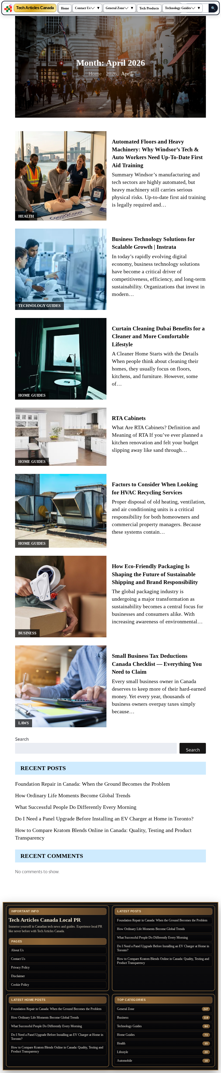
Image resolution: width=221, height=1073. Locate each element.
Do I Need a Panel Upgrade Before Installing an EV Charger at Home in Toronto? (104, 819)
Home (65, 8)
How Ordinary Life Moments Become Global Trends (72, 795)
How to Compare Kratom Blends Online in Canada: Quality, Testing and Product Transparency (163, 961)
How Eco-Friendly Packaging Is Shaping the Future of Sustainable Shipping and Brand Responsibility (155, 574)
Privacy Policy (20, 967)
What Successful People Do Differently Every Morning (75, 807)
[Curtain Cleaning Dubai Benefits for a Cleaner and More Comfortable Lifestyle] (60, 359)
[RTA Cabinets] (60, 437)
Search (22, 739)
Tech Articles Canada (35, 8)
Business (27, 633)
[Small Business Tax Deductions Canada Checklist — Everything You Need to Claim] (60, 686)
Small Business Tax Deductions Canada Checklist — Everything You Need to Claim (157, 664)
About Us (17, 950)
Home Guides (32, 395)
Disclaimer (18, 976)
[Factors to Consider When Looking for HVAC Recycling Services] (60, 511)
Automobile (124, 1060)
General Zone (115, 8)
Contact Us (83, 8)
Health (26, 216)
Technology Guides (178, 8)
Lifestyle (122, 1052)
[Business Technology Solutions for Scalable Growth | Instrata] (60, 269)
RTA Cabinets (129, 418)
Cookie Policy (20, 985)
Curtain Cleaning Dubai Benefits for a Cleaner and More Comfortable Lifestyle (158, 336)
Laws (23, 723)
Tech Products (149, 8)
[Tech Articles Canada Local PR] (8, 8)
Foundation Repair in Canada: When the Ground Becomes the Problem (92, 784)
